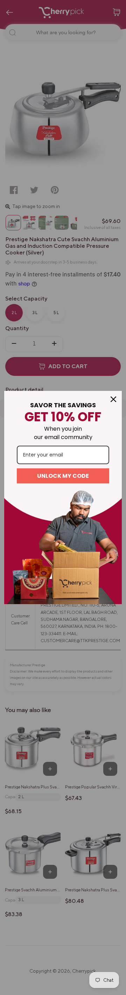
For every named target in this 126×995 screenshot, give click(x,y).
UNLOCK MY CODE (63, 476)
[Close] (113, 399)
